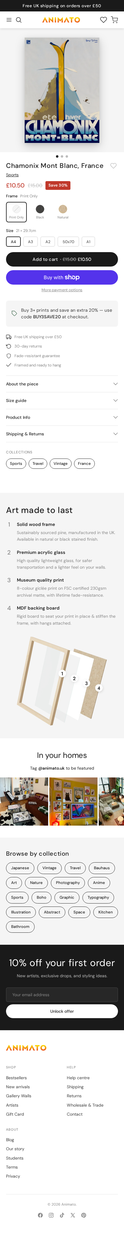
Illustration (21, 912)
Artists (12, 1105)
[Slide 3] (67, 156)
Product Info (18, 417)
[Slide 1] (57, 156)
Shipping (75, 1086)
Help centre (78, 1077)
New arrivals (18, 1086)
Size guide (16, 400)
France (84, 463)
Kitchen (105, 912)
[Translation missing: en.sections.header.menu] (9, 20)
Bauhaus (102, 867)
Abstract (52, 912)
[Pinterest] (84, 1215)
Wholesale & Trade (85, 1105)
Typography (98, 897)
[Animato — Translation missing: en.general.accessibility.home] (62, 1048)
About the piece (22, 384)
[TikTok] (62, 1215)
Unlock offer (62, 1011)
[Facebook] (40, 1215)
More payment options (62, 289)
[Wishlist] (103, 19)
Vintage (61, 463)
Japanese (20, 867)
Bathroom (20, 926)
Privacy (13, 1176)
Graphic (67, 897)
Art (14, 882)
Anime (99, 882)
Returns (74, 1095)
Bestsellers (16, 1077)
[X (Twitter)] (73, 1215)
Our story (15, 1148)
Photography (68, 882)
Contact (74, 1114)
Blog (10, 1139)
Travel (38, 463)
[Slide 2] (62, 156)
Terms (12, 1167)
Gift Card (15, 1114)
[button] (19, 20)
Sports (12, 175)
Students (14, 1158)
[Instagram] (51, 1215)
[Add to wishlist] (113, 165)
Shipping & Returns (25, 434)
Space (79, 912)
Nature (36, 882)
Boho (41, 897)
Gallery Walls (18, 1095)
